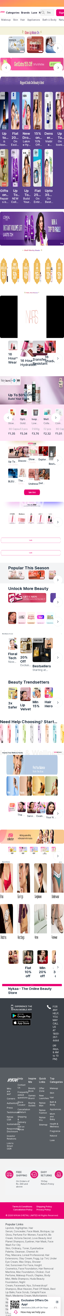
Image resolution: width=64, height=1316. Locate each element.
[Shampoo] (17, 733)
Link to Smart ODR (10, 1146)
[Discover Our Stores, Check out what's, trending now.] (12, 618)
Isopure (35, 419)
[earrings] (23, 881)
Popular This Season (28, 567)
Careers (11, 1098)
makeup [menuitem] (6, 19)
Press (10, 1107)
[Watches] (6, 922)
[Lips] (1, 733)
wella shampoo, (20, 1278)
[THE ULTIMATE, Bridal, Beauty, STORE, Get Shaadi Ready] (31, 618)
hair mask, (41, 1241)
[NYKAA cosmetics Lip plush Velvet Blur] (60, 110)
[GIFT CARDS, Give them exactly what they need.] (27, 597)
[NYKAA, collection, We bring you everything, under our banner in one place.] (32, 837)
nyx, (29, 1285)
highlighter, (21, 1227)
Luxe (52, 1140)
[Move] (10, 786)
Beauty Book (31, 1089)
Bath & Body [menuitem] (49, 19)
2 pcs (25, 428)
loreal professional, (33, 1255)
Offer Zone (41, 1089)
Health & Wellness (54, 1125)
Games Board (31, 1097)
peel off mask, (41, 1288)
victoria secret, (22, 1238)
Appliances (55, 1109)
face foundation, (28, 1268)
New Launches (44, 1097)
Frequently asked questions (23, 1095)
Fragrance (55, 1131)
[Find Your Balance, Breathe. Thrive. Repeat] (39, 765)
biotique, (45, 1231)
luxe (34, 12)
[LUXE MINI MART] (23, 451)
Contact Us (21, 1086)
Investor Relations (11, 1137)
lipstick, (10, 1227)
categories (12, 12)
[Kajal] (32, 733)
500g (36, 428)
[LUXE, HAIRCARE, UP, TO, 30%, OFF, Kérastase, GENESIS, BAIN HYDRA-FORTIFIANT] (49, 271)
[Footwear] (57, 922)
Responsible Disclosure (13, 1130)
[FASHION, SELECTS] (13, 957)
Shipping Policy (44, 1206)
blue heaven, (24, 1288)
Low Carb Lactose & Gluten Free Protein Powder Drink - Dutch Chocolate (35, 423)
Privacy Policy (44, 1209)
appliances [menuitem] (33, 19)
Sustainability (13, 1124)
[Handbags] (23, 922)
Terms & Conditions (22, 1206)
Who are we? (9, 1091)
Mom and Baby (52, 1117)
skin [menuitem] (15, 19)
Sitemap (43, 1124)
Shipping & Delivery (22, 1119)
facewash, (20, 1285)
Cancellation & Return (24, 1110)
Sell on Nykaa (21, 1128)
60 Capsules (12, 428)
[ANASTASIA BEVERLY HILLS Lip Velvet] (25, 694)
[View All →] (32, 542)
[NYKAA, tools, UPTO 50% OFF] (23, 850)
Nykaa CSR (10, 1118)
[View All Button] (32, 554)
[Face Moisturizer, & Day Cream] (47, 733)
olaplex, (39, 1275)
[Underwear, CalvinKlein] (57, 881)
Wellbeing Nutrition (47, 419)
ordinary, (16, 1248)
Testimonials (13, 1112)
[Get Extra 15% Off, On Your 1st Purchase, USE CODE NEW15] (32, 64)
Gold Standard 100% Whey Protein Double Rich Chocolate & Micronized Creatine (24, 423)
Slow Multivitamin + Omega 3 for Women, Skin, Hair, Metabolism (12, 423)
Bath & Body (53, 1103)
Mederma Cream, (22, 1295)
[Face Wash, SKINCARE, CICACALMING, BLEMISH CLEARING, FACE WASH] (24, 733)
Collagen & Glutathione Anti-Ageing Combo (47, 423)
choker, (39, 1271)
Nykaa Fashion (43, 1111)
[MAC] (44, 474)
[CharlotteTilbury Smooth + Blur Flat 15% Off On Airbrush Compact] (37, 110)
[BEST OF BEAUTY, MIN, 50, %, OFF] (60, 271)
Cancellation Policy (22, 1209)
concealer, (20, 1231)
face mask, (33, 1231)
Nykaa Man (42, 1104)
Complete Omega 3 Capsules (59, 423)
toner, (26, 1248)
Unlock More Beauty (28, 588)
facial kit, (42, 1234)
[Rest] (39, 786)
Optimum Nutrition (23, 419)
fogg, (36, 1258)
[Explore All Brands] (32, 495)
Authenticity (13, 1103)
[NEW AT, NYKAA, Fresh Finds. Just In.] (41, 618)
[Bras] (6, 881)
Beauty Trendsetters (28, 682)
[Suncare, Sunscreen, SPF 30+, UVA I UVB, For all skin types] (62, 733)
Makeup (54, 1088)
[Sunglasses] (40, 881)
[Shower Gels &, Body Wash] (54, 733)
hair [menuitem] (22, 19)
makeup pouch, (25, 1275)
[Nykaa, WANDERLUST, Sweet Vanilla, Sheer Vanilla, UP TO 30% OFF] (45, 850)
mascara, (16, 1255)
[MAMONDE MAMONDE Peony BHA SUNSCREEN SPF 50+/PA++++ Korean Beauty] (12, 644)
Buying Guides (31, 1104)
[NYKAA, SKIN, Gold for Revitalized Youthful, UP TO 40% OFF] (12, 850)
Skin (52, 1093)
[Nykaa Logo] (2, 11)
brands (25, 12)
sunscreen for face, (22, 1265)
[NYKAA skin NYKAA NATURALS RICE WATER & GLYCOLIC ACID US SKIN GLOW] (37, 692)
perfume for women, (24, 1234)
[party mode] (32, 31)
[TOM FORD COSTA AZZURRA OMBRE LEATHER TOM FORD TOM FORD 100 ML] (42, 650)
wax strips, (25, 1261)
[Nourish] (25, 786)
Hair (52, 1097)
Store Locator (21, 1103)
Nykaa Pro (42, 1118)
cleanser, (20, 1251)
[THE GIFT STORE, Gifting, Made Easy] (22, 618)
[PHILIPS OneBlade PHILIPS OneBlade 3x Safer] (12, 693)
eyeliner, (30, 1241)
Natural (53, 1135)
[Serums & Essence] (39, 733)
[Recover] (53, 786)
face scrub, (22, 1292)
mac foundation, (25, 1271)
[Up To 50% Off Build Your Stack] (32, 390)
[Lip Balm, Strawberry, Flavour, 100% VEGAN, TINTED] (9, 733)
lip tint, (44, 1258)
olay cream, (26, 1258)
